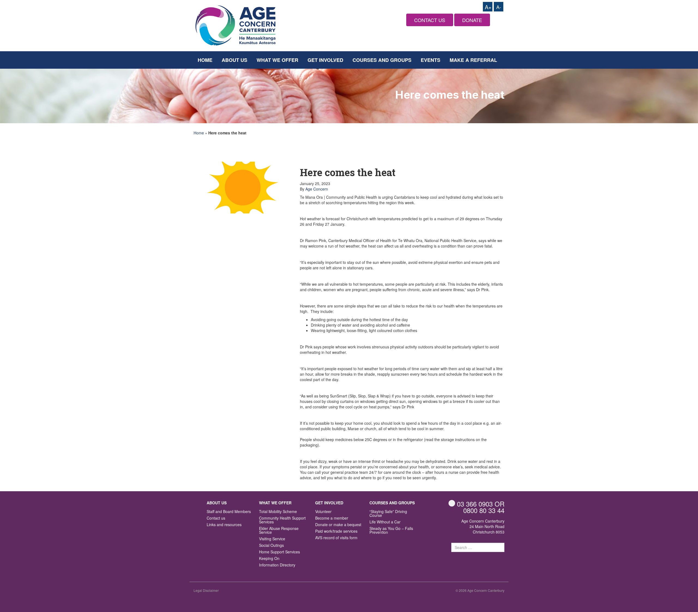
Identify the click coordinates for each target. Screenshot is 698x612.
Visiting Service (272, 539)
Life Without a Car (385, 522)
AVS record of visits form (336, 538)
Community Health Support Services (282, 520)
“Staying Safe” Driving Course (388, 514)
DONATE (472, 19)
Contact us (216, 518)
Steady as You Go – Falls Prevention (391, 530)
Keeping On (269, 558)
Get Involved (325, 60)
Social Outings (271, 545)
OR (480, 503)
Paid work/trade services (336, 531)
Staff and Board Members (229, 512)
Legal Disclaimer (206, 590)
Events (430, 60)
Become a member (331, 518)
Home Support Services (279, 552)
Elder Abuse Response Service (279, 530)
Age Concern (316, 189)
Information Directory (277, 565)
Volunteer (323, 512)
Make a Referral (473, 60)
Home (205, 60)
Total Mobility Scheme (278, 512)
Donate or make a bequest (338, 525)
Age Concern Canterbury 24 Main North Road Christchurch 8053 (482, 526)
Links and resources (224, 525)
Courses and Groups (382, 60)
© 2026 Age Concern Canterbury (480, 590)
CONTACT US (429, 19)
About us (234, 60)
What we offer (277, 60)
